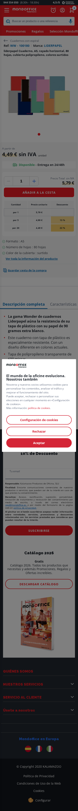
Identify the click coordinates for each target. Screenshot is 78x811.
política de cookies (39, 408)
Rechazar (39, 431)
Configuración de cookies (39, 420)
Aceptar (39, 443)
